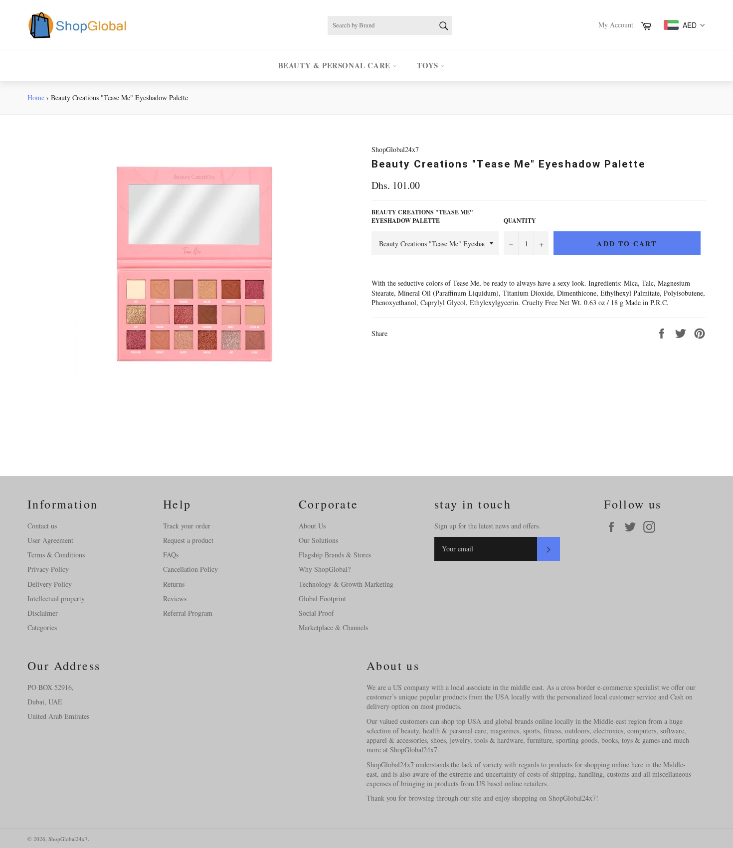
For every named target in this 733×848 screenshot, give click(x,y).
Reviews (174, 598)
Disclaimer (42, 613)
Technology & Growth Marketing (346, 584)
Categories (42, 627)
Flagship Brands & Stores (335, 554)
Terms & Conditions (56, 554)
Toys (428, 65)
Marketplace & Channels (333, 627)
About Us (312, 525)
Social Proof (316, 613)
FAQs (171, 554)
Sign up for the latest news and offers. (487, 525)
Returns (173, 584)
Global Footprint (322, 598)
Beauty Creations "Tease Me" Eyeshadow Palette (422, 216)
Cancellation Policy (190, 569)
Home (35, 97)
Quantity (520, 221)
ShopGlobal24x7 (68, 839)
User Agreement (50, 540)
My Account (615, 24)
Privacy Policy (48, 569)
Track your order (186, 525)
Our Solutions (318, 540)
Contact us (42, 525)
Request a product (188, 540)
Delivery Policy (49, 584)
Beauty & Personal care (335, 65)
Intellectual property (56, 598)
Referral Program (187, 613)
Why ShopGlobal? (325, 569)
